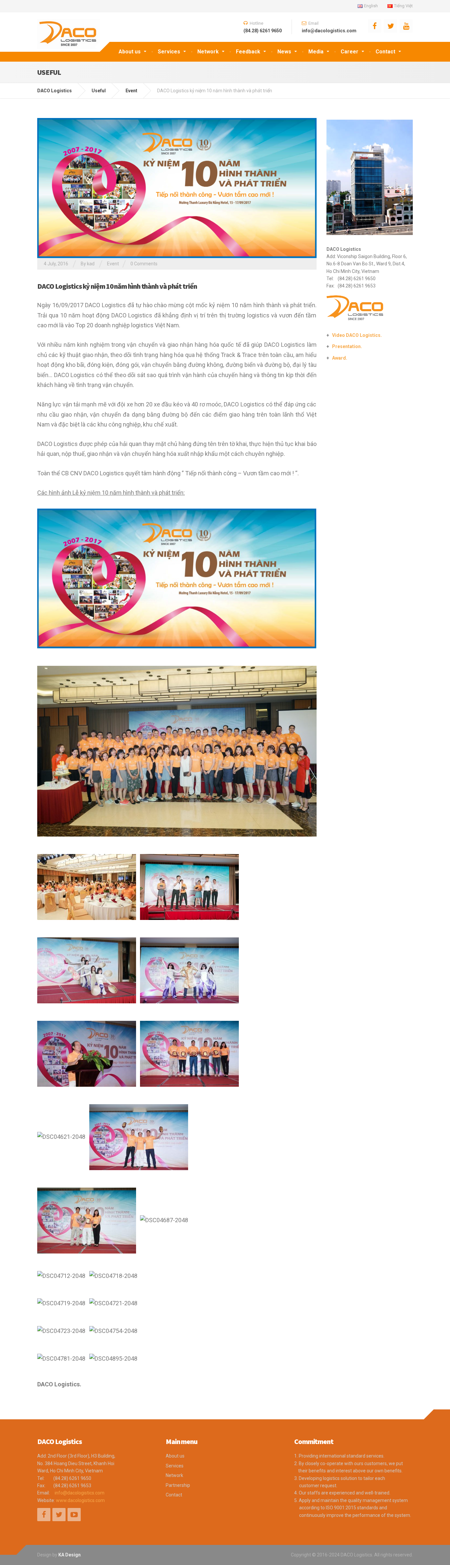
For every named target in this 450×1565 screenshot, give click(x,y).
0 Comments (143, 263)
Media (315, 51)
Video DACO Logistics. (357, 335)
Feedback (248, 51)
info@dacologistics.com (79, 1492)
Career (349, 51)
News (284, 51)
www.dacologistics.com (80, 1500)
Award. (339, 358)
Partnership (178, 1485)
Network (208, 51)
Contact (385, 51)
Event (113, 263)
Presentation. (347, 346)
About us (130, 51)
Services (169, 51)
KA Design (69, 1554)
